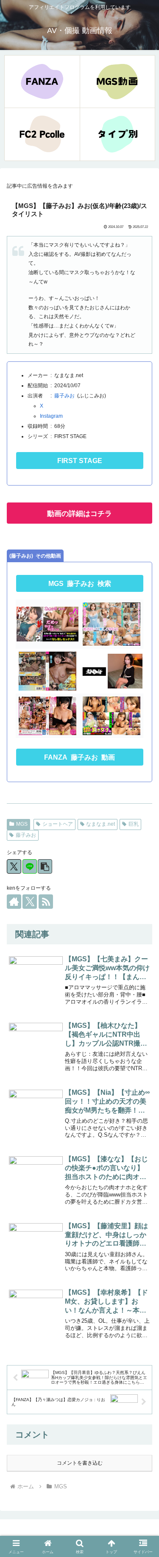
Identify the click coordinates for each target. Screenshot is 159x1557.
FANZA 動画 (79, 757)
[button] (45, 866)
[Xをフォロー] (29, 901)
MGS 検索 (79, 583)
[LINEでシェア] (29, 866)
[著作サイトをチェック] (14, 901)
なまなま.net (100, 824)
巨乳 (133, 824)
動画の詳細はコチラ (79, 514)
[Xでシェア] (14, 866)
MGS (22, 824)
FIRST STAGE (79, 460)
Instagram (51, 416)
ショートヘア (57, 824)
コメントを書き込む (80, 1463)
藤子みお (64, 396)
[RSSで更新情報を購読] (46, 901)
